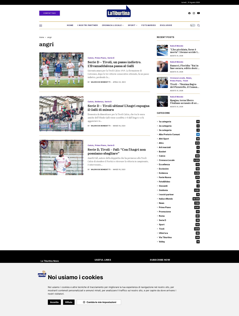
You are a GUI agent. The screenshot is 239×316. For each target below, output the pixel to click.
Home (41, 37)
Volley (179, 241)
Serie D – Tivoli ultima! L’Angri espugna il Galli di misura (118, 108)
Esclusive (179, 169)
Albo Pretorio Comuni (179, 134)
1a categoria (179, 121)
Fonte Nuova (179, 177)
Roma (179, 216)
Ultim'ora (179, 233)
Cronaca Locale (177, 78)
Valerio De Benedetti (101, 82)
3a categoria (179, 130)
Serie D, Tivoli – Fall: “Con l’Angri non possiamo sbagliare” (117, 151)
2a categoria (179, 126)
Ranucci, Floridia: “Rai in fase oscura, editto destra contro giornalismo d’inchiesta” (184, 69)
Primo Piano (100, 58)
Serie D (110, 58)
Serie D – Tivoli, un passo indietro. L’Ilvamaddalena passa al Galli (114, 64)
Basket (179, 151)
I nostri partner (179, 194)
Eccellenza (179, 164)
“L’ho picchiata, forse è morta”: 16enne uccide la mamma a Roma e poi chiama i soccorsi (184, 53)
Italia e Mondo (176, 46)
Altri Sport (179, 139)
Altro (179, 143)
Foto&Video (179, 181)
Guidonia (179, 190)
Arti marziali (179, 147)
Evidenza (99, 102)
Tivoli (185, 81)
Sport (179, 224)
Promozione (179, 211)
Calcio (91, 58)
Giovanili (179, 186)
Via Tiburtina (179, 237)
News (188, 78)
